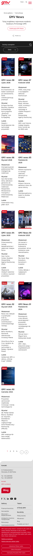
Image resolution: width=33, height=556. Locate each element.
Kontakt (3, 481)
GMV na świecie (6, 484)
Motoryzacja (4, 522)
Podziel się (18, 35)
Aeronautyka (5, 511)
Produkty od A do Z (23, 524)
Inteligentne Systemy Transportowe (7, 519)
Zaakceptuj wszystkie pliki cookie (16, 553)
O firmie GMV (21, 508)
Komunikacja (19, 13)
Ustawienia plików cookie (16, 546)
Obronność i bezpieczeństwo (6, 514)
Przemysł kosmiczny (7, 508)
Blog (6, 490)
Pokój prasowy (21, 515)
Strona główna (8, 13)
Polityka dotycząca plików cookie (10, 541)
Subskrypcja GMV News (16, 28)
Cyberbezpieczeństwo (7, 525)
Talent (19, 503)
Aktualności (20, 518)
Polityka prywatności (7, 539)
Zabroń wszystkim (16, 549)
